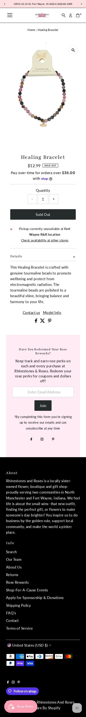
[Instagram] (41, 439)
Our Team (14, 559)
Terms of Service (19, 628)
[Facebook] (31, 439)
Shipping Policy (18, 605)
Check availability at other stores (45, 240)
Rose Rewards (17, 582)
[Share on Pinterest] (49, 321)
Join (43, 405)
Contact (12, 620)
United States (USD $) (30, 645)
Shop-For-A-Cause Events (27, 590)
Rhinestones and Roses (55, 702)
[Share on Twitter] (43, 321)
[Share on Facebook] (36, 321)
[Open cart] (78, 15)
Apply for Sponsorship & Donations (35, 597)
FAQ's (11, 613)
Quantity (43, 190)
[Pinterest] (53, 439)
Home (31, 30)
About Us (14, 567)
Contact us (31, 312)
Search (11, 552)
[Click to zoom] (73, 50)
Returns (12, 575)
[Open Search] (64, 15)
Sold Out (43, 214)
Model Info (52, 312)
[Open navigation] (10, 15)
